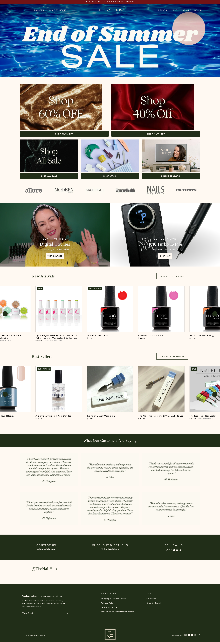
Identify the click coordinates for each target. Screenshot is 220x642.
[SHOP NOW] (165, 235)
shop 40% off (156, 133)
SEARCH (162, 10)
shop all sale (49, 175)
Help (174, 10)
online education (171, 175)
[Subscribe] (67, 613)
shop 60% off (64, 133)
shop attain (109, 175)
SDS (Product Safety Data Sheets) (117, 612)
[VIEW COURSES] (55, 235)
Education (39, 10)
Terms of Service (109, 607)
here (53, 549)
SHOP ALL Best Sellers (172, 356)
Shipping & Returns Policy (113, 599)
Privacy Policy (107, 603)
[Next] (214, 313)
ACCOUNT (186, 10)
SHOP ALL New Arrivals (172, 276)
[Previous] (5, 313)
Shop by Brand (57, 10)
